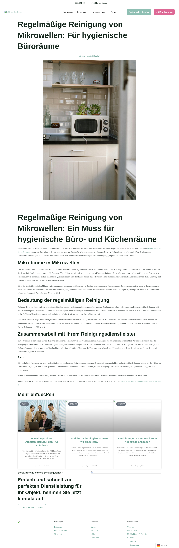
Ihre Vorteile (68, 12)
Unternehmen (132, 522)
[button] (139, 12)
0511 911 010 (80, 3)
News (113, 12)
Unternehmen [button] (99, 12)
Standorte (94, 522)
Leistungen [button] (82, 12)
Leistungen (58, 522)
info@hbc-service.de (99, 3)
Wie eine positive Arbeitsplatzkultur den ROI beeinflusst (41, 442)
